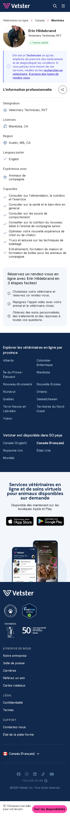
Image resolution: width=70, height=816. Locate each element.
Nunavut (9, 391)
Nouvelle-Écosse (49, 384)
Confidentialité (13, 702)
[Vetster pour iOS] (20, 521)
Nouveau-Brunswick (17, 384)
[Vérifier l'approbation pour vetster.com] (29, 611)
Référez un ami (14, 678)
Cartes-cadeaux (14, 685)
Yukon (7, 418)
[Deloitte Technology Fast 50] (34, 630)
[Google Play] (50, 521)
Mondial (8, 458)
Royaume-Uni (13, 450)
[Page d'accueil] (16, 6)
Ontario (42, 391)
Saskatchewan (47, 399)
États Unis (44, 450)
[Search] (55, 6)
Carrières (9, 670)
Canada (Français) (50, 443)
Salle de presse (14, 663)
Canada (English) (15, 443)
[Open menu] (63, 6)
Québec (8, 399)
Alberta (8, 360)
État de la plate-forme (18, 734)
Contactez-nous (14, 727)
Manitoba (43, 372)
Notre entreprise (15, 655)
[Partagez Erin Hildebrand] (62, 90)
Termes (8, 710)
